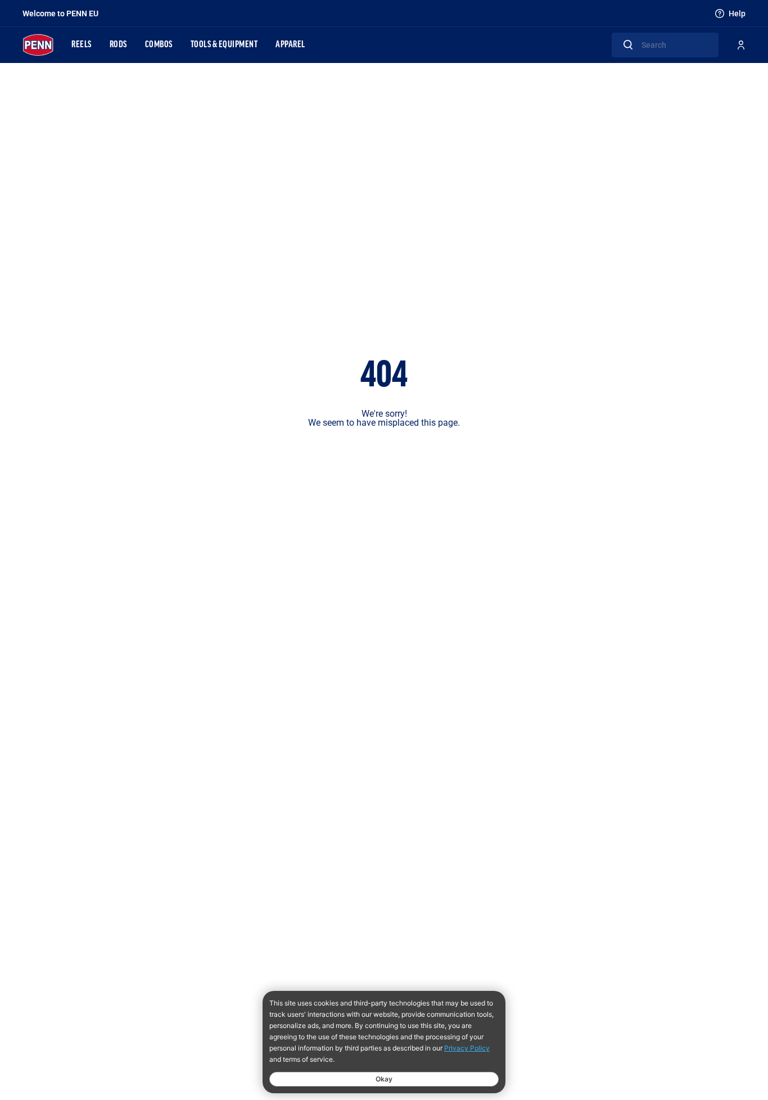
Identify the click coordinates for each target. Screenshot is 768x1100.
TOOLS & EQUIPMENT (224, 44)
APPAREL (290, 44)
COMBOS (159, 44)
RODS (118, 44)
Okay (384, 1079)
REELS (81, 44)
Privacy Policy (467, 1048)
